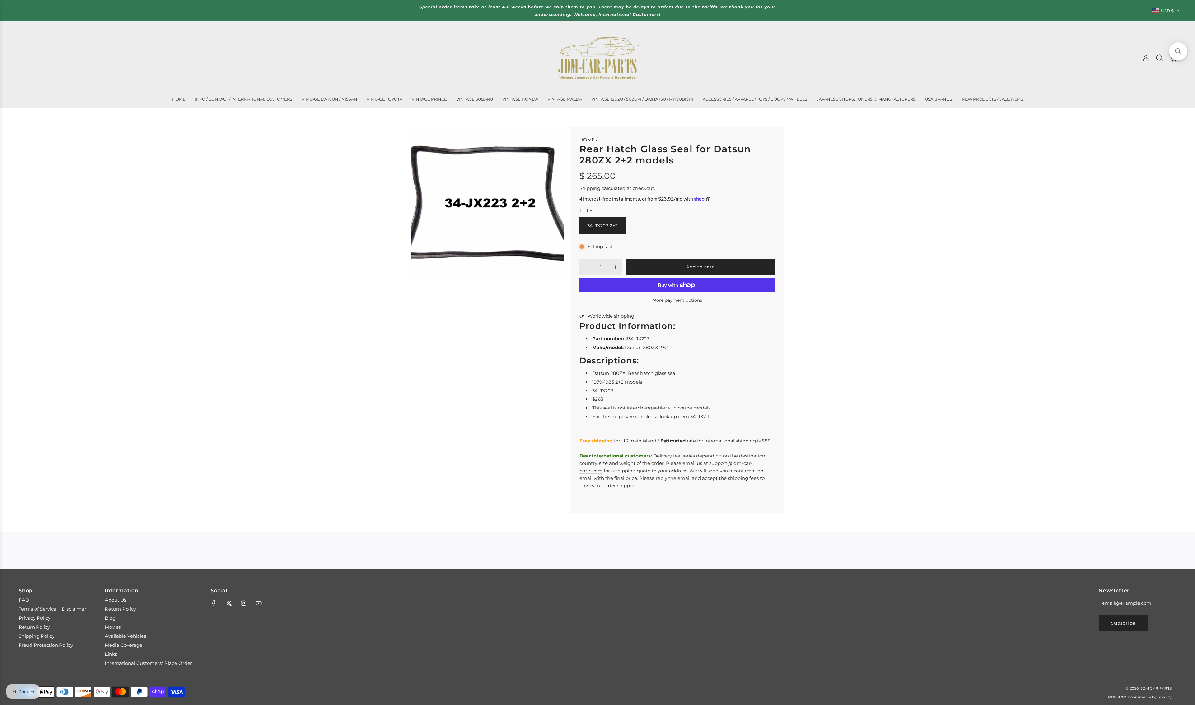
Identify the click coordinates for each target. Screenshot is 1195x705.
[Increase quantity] (615, 267)
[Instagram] (244, 603)
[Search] (1159, 58)
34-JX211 (699, 416)
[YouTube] (258, 603)
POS (1112, 697)
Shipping (589, 188)
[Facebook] (214, 603)
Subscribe (1123, 623)
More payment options (677, 300)
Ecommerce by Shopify (1150, 697)
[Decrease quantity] (586, 267)
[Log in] (1146, 58)
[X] (229, 603)
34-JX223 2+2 (602, 226)
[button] (1178, 51)
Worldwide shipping (611, 316)
